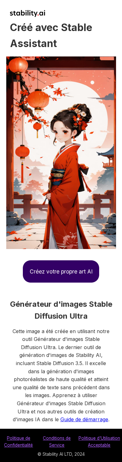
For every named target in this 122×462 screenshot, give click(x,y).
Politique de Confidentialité (18, 442)
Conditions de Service (57, 442)
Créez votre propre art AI (61, 271)
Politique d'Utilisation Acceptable (99, 442)
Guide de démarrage (84, 419)
